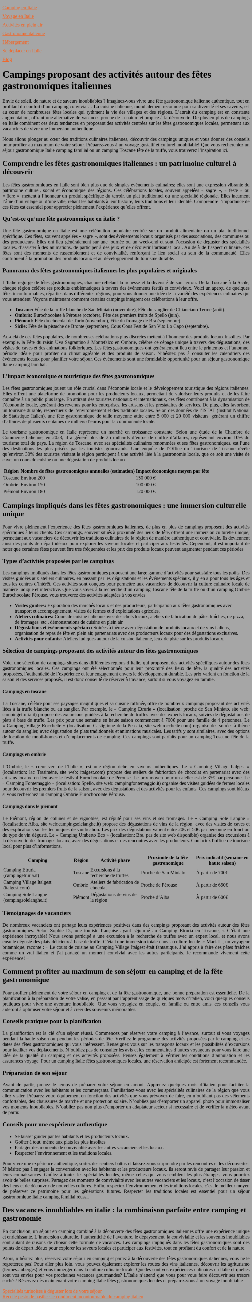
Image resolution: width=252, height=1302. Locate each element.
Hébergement (15, 42)
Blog (7, 59)
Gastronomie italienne (23, 33)
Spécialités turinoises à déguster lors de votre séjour (52, 1291)
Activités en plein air (22, 24)
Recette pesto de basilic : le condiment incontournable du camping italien (72, 1296)
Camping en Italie (19, 7)
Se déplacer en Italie (21, 50)
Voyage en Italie (18, 16)
